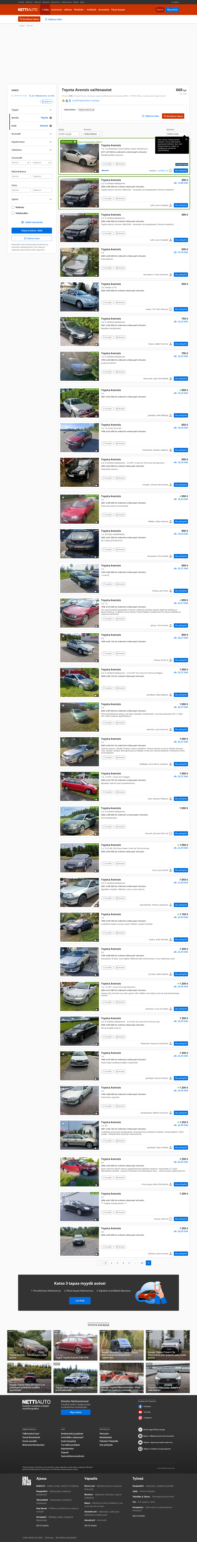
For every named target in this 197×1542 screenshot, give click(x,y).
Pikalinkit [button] (78, 9)
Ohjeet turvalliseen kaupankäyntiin (157, 1449)
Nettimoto (29, 2)
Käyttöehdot (67, 1448)
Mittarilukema (19, 171)
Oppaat (65, 1452)
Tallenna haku (55, 19)
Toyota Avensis (124, 156)
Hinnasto (104, 1433)
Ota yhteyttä (181, 170)
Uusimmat (56, 9)
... (135, 1263)
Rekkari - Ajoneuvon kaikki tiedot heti (158, 1442)
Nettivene (37, 2)
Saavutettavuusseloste (72, 1456)
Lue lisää (79, 1300)
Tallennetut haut (30, 1433)
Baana (82, 2)
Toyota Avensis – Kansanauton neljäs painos (29, 1345)
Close (186, 139)
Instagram (148, 1417)
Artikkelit (91, 9)
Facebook (147, 1406)
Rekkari (76, 2)
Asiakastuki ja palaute (72, 1433)
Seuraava (148, 1262)
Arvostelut (103, 9)
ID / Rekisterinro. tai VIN (43, 96)
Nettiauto (27, 9)
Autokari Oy (163, 170)
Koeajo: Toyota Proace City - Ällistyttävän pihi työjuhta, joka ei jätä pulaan (168, 1345)
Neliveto (20, 207)
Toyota (21, 26)
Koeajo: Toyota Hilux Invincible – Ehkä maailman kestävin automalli (122, 1378)
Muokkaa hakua (31, 19)
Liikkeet (68, 9)
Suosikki (108, 164)
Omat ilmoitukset (31, 1437)
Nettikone (46, 2)
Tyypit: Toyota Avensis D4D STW (75, 1345)
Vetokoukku (22, 213)
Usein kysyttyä (68, 1441)
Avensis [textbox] (46, 125)
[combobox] (31, 117)
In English (175, 2)
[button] (70, 132)
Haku (46, 9)
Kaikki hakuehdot (34, 222)
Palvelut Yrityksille (109, 1441)
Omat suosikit (29, 1441)
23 (142, 1263)
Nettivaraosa (55, 2)
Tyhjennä (47, 101)
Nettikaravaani (67, 2)
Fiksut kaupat (118, 9)
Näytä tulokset (31, 230)
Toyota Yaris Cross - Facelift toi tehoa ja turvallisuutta (75, 1378)
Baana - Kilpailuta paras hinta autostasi (159, 1436)
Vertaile (121, 164)
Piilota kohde (63, 216)
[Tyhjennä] (51, 118)
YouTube (147, 1412)
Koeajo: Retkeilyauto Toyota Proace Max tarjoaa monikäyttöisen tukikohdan (122, 1345)
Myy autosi (172, 9)
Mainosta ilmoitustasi (33, 1445)
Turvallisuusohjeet (70, 1445)
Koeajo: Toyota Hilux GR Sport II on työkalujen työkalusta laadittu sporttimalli (29, 1378)
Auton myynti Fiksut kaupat (154, 1429)
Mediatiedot (106, 1437)
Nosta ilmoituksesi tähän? (90, 142)
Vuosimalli (17, 158)
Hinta (14, 185)
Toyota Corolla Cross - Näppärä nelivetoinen (168, 1378)
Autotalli (21, 2)
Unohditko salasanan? (72, 1437)
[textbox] (29, 117)
